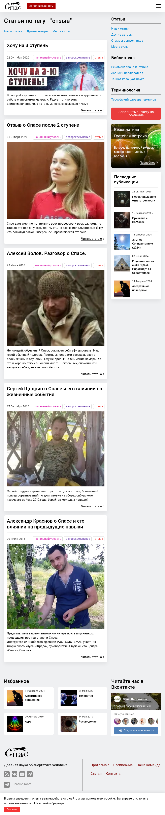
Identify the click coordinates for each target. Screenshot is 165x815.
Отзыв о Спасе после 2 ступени (43, 125)
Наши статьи (13, 31)
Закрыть (12, 809)
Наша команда (148, 765)
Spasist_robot (22, 784)
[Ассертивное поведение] (122, 289)
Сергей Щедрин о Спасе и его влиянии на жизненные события (54, 391)
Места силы (61, 31)
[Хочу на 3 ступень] (55, 76)
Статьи (96, 774)
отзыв (99, 57)
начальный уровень (48, 57)
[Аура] (15, 724)
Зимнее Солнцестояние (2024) (142, 243)
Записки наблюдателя (127, 73)
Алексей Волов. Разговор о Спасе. (46, 253)
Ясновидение (88, 721)
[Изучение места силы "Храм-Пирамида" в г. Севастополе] (122, 265)
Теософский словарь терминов (133, 99)
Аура (28, 721)
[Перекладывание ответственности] (122, 199)
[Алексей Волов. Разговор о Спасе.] (55, 308)
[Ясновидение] (69, 724)
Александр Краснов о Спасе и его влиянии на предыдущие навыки (46, 524)
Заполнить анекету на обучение (136, 113)
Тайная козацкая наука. (128, 79)
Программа (100, 765)
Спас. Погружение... (136, 699)
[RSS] (7, 774)
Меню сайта (158, 6)
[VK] (14, 774)
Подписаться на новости (139, 730)
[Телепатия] (69, 698)
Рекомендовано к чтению (129, 67)
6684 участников (124, 713)
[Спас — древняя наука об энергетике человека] (13, 6)
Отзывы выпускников (127, 40)
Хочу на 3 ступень (27, 45)
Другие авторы (37, 31)
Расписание (123, 765)
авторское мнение (78, 57)
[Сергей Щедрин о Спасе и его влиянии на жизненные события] (55, 449)
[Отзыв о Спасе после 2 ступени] (55, 180)
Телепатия (86, 695)
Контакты (113, 774)
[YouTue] (22, 774)
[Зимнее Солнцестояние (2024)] (122, 242)
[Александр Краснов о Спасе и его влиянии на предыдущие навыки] (55, 586)
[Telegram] (30, 774)
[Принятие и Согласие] (122, 220)
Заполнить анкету (41, 5)
